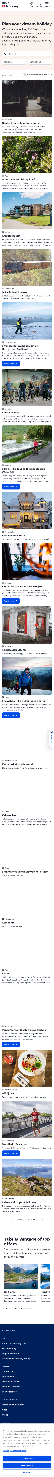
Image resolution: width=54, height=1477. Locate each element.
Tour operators (10, 1391)
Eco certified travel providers (39, 74)
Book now (9, 363)
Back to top (10, 1330)
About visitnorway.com (14, 1343)
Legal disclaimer (10, 1353)
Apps (4, 1409)
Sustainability (9, 1348)
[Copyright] (34, 1285)
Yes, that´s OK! (26, 1458)
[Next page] (41, 1219)
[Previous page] (12, 1219)
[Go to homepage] (10, 5)
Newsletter (8, 1376)
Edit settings (26, 1472)
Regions (7, 61)
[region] (27, 1450)
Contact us (7, 1371)
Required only (27, 1465)
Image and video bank (13, 1404)
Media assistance (11, 1386)
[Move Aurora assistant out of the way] (49, 730)
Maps (5, 1414)
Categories (35, 61)
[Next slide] (7, 1308)
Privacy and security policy (16, 1358)
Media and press (10, 1381)
